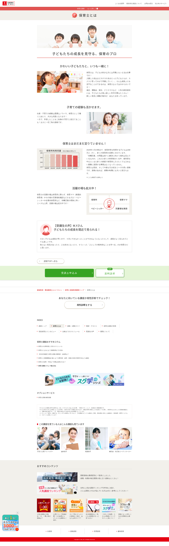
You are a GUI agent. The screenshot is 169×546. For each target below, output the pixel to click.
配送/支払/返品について (134, 3)
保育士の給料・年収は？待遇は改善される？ (52, 362)
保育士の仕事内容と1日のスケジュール (50, 346)
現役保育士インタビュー (47, 331)
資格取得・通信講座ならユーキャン (49, 290)
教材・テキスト (91, 326)
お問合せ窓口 (148, 3)
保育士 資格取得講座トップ (74, 290)
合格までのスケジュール (71, 331)
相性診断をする (84, 305)
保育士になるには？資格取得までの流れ (50, 350)
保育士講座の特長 (110, 326)
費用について (105, 331)
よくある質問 (119, 3)
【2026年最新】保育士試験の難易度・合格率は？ (53, 354)
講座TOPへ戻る (51, 261)
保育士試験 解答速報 (44, 397)
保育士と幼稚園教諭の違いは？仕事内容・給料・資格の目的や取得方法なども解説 (63, 358)
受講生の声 (90, 331)
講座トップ (43, 326)
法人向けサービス (160, 3)
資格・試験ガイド (73, 326)
